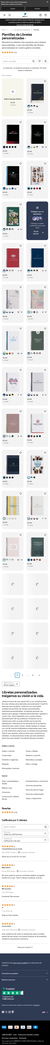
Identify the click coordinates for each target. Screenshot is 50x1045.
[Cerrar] (47, 2)
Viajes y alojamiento (33, 798)
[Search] (45, 827)
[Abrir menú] (4, 15)
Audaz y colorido (8, 751)
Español (37, 8)
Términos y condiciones (10, 1038)
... (9, 30)
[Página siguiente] (39, 675)
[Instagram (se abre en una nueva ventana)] (9, 1012)
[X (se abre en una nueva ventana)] (6, 1012)
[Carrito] (45, 15)
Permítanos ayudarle (10, 973)
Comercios (6, 792)
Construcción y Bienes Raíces (10, 797)
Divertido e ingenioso (10, 760)
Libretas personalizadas (22, 30)
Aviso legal (22, 1038)
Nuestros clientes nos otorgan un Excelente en (21, 1005)
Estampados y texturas (10, 768)
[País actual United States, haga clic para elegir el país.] (45, 1012)
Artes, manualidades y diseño (10, 782)
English (12, 8)
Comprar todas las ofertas (25, 25)
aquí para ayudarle (20, 963)
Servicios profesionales (35, 794)
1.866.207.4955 (7, 1034)
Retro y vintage (31, 764)
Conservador (7, 755)
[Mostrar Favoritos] (39, 61)
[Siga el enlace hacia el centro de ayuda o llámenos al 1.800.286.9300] (40, 15)
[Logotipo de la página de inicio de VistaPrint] (25, 15)
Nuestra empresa (8, 980)
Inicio (3, 30)
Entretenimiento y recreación (37, 781)
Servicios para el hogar (34, 790)
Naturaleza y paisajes (34, 760)
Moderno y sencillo (33, 755)
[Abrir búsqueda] (9, 15)
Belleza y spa (7, 788)
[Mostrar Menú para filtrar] (45, 61)
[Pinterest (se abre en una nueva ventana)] (13, 1012)
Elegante (5, 764)
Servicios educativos (34, 785)
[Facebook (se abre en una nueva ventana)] (3, 1012)
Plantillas (36, 30)
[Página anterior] (10, 675)
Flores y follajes (32, 751)
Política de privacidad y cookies (28, 1034)
